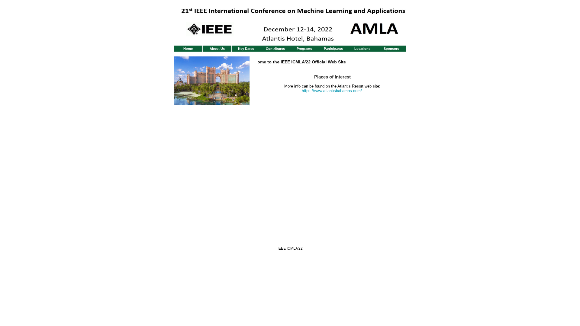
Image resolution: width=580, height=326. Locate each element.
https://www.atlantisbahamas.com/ (332, 90)
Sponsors (391, 48)
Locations (362, 48)
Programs (304, 48)
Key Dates (246, 48)
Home (188, 48)
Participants (333, 48)
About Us (217, 48)
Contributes (275, 48)
